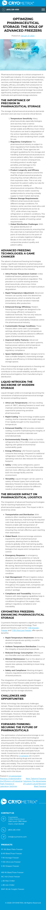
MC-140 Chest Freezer (10, 876)
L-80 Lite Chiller (7, 885)
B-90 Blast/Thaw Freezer (11, 853)
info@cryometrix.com (17, 837)
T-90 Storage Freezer (10, 858)
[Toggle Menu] (43, 9)
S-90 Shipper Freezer (10, 866)
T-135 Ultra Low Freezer (21, 630)
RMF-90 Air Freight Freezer (12, 889)
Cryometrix (24, 756)
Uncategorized (15, 776)
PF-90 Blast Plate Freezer (12, 849)
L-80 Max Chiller (8, 881)
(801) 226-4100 (12, 9)
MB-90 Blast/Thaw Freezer (12, 872)
